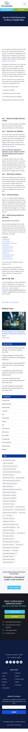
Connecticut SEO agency (8, 475)
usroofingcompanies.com (8, 255)
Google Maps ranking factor (9, 501)
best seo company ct (11, 61)
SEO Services (5, 432)
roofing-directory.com (7, 249)
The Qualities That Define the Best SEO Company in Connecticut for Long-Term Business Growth (12, 373)
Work (4, 676)
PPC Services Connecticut (9, 518)
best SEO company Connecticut (10, 466)
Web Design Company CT (8, 556)
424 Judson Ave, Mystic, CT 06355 (14, 654)
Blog (4, 685)
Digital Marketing (6, 404)
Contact (17, 676)
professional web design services (10, 524)
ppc (3, 515)
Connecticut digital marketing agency (12, 472)
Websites (4, 449)
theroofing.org (5, 245)
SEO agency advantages (8, 530)
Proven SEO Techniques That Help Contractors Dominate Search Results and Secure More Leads (13, 380)
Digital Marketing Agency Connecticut (11, 480)
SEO (10, 302)
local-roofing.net (6, 241)
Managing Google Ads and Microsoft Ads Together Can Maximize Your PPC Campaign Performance (13, 358)
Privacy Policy (17, 725)
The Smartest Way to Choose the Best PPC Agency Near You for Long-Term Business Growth (13, 365)
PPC (3, 414)
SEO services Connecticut (8, 544)
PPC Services (9, 515)
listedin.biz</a (5, 253)
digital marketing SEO (8, 486)
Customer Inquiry (19, 679)
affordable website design (9, 460)
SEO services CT (19, 544)
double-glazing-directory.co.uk (9, 243)
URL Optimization (15, 302)
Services (5, 682)
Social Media (5, 435)
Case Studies (6, 688)
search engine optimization (9, 527)
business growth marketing (9, 469)
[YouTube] (21, 662)
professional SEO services (8, 521)
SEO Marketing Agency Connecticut (11, 542)
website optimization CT (8, 562)
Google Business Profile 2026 (9, 498)
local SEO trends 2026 (20, 510)
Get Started (21, 9)
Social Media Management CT (10, 553)
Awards (17, 682)
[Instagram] (14, 662)
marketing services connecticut (10, 512)
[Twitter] (10, 662)
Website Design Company (9, 559)
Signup (14, 712)
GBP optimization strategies (9, 495)
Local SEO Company (20, 507)
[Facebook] (7, 662)
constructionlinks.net (7, 257)
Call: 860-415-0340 (7, 9)
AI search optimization (8, 463)
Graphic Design (6, 407)
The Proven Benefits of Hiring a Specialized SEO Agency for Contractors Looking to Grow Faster (14, 334)
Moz (10, 264)
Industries (17, 673)
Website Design (6, 446)
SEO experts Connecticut (8, 539)
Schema (4, 198)
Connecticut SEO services (8, 478)
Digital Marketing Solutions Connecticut (12, 489)
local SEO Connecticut (8, 510)
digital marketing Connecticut (10, 483)
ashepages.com (6, 239)
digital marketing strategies (9, 492)
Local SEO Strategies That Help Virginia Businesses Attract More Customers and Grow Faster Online (12, 388)
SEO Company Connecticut (9, 533)
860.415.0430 (5, 288)
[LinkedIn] (17, 662)
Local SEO (4, 411)
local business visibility (8, 507)
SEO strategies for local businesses (11, 547)
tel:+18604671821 (6, 645)
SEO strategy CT (6, 550)
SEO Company (6, 428)
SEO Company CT (21, 533)
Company (5, 673)
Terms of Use (10, 725)
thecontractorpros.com (7, 259)
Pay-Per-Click (22, 512)
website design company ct (8, 146)
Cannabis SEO (5, 400)
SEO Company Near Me (8, 536)
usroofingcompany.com (7, 251)
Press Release (5, 418)
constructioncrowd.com (7, 247)
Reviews (4, 421)
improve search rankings (8, 504)
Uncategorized (6, 439)
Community (18, 685)
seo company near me (18, 169)
